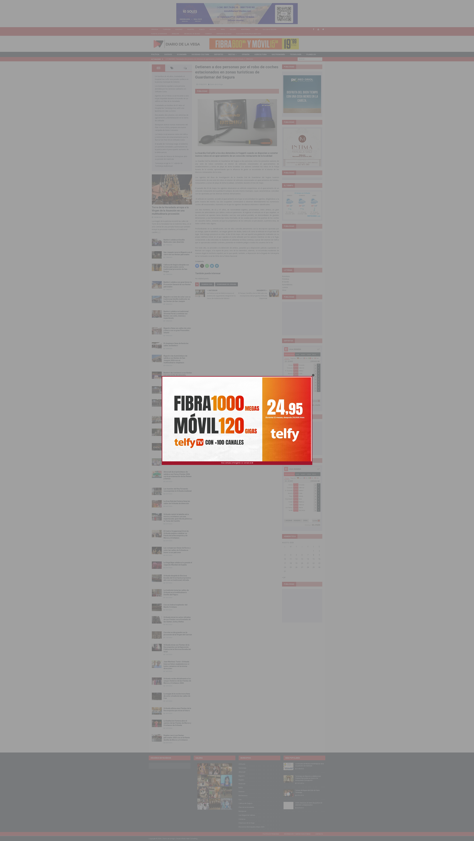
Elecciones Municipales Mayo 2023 (248, 34)
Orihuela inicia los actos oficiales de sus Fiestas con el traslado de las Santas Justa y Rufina (177, 619)
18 (291, 563)
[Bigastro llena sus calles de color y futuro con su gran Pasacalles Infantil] (157, 330)
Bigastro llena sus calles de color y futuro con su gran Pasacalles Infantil (177, 330)
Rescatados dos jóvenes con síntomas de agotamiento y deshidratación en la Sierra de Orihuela (171, 118)
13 (302, 559)
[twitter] (323, 29)
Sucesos (168, 54)
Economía (182, 54)
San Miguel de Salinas (192, 34)
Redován (212, 29)
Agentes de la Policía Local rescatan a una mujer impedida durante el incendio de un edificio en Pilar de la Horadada (172, 98)
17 (285, 563)
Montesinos (245, 29)
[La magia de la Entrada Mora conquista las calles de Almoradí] (157, 419)
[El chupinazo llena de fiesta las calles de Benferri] (157, 346)
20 (302, 563)
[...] (159, 232)
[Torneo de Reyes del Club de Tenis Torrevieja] (288, 793)
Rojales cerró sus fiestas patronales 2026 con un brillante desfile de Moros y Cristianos (177, 737)
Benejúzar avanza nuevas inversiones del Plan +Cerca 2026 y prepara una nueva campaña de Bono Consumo (171, 127)
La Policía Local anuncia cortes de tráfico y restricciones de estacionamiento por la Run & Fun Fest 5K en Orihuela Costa (171, 137)
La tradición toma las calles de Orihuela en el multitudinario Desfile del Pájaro (176, 592)
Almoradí (178, 29)
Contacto (319, 834)
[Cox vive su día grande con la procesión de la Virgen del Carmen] (157, 635)
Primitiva (285, 279)
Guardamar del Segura (226, 284)
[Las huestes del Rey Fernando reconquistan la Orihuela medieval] (157, 491)
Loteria (285, 287)
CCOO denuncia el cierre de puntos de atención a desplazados (308, 804)
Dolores (233, 29)
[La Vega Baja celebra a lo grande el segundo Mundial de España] (157, 565)
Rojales (202, 29)
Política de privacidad (271, 834)
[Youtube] (318, 29)
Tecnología (295, 54)
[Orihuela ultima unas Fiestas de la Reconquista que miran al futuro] (157, 711)
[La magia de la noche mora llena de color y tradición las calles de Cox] (157, 696)
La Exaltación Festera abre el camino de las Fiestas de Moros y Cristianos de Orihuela (177, 723)
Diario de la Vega (216, 84)
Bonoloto (286, 276)
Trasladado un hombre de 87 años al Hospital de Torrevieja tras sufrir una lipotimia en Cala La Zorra (169, 108)
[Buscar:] (310, 59)
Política (155, 54)
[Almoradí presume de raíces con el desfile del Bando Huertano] (157, 462)
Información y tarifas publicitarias (297, 834)
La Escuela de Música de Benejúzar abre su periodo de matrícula (309, 765)
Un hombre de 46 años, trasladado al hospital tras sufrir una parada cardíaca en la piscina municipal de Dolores (171, 79)
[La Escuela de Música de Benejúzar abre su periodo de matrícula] (288, 766)
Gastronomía (278, 54)
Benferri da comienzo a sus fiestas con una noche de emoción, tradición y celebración (178, 375)
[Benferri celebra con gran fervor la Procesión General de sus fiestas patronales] (157, 284)
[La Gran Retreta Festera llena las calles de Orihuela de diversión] (157, 504)
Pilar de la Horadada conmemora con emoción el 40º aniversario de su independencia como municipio (178, 446)
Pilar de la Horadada (159, 34)
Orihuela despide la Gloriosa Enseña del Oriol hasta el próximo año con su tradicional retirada (177, 578)
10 (285, 559)
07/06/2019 (202, 84)
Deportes (218, 54)
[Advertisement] (302, 247)
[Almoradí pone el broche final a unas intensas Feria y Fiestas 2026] (157, 390)
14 (308, 559)
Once (284, 290)
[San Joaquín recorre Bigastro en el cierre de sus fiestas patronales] (157, 255)
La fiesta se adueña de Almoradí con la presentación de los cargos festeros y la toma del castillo (177, 432)
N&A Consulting (191, 839)
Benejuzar (175, 34)
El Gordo (285, 282)
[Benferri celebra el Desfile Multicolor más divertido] (157, 242)
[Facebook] (313, 29)
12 (296, 559)
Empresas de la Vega (224, 34)
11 (291, 559)
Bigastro (190, 29)
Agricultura (260, 54)
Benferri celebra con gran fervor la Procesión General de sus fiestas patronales (178, 284)
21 (308, 563)
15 (314, 559)
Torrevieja (166, 29)
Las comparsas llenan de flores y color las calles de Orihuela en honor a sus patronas (177, 550)
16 (319, 559)
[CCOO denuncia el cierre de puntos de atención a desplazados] (288, 805)
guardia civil (206, 284)
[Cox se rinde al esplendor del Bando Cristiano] (157, 607)
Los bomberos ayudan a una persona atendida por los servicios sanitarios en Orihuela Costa (170, 89)
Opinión (245, 54)
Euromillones (287, 284)
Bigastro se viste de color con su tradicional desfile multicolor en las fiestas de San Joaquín (177, 299)
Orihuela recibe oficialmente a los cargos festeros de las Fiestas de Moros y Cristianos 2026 (177, 681)
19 (296, 563)
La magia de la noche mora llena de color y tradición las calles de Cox (177, 696)
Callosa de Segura (269, 29)
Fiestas (231, 54)
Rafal (223, 29)
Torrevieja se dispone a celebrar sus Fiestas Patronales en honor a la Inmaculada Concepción (308, 778)
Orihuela (154, 29)
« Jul (283, 577)
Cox (256, 29)
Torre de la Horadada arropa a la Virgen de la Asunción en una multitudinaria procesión (170, 210)
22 (314, 563)
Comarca (208, 34)
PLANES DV (311, 54)
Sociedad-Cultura (200, 54)
